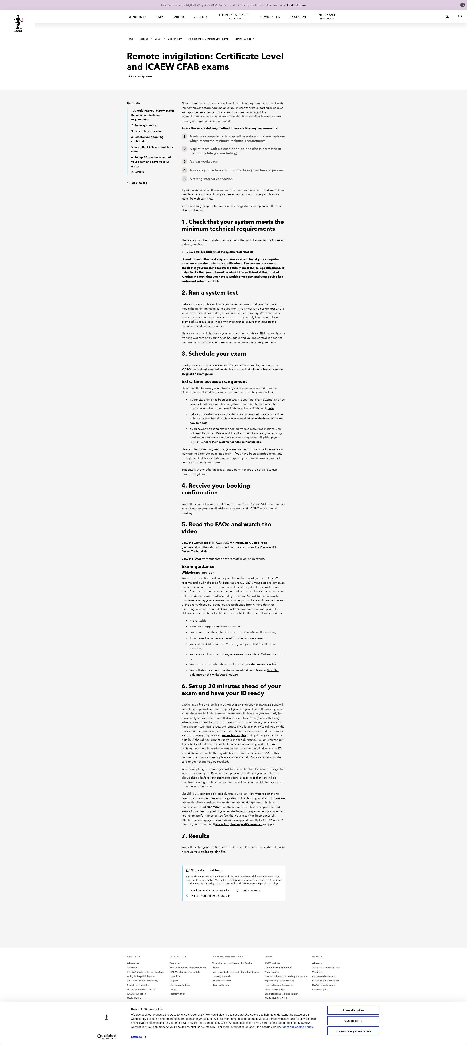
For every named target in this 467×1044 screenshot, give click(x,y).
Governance (133, 967)
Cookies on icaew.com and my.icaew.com (286, 976)
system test (267, 308)
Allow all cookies (353, 1010)
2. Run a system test (144, 125)
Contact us (175, 963)
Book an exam (175, 39)
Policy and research (326, 16)
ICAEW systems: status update (185, 971)
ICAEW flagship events (323, 985)
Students (201, 16)
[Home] (17, 23)
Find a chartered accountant (141, 989)
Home (130, 39)
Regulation (297, 16)
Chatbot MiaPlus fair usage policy (281, 993)
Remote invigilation (244, 39)
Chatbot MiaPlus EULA (276, 998)
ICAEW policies (272, 963)
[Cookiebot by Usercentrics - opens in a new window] (107, 1037)
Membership (137, 16)
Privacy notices (272, 971)
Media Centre (134, 998)
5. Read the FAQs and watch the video (152, 149)
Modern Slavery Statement (278, 967)
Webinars (317, 971)
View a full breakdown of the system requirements (220, 252)
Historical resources (221, 980)
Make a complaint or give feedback (188, 967)
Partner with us (177, 993)
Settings (136, 1036)
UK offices (175, 976)
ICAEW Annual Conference (325, 980)
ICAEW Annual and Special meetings (145, 971)
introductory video (247, 542)
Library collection (220, 985)
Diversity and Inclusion (138, 985)
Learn (159, 16)
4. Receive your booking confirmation (147, 139)
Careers (179, 16)
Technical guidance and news (234, 16)
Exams (158, 39)
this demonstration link (261, 664)
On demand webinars (323, 976)
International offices (180, 985)
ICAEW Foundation (136, 993)
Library (215, 967)
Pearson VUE (210, 807)
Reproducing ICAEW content (279, 980)
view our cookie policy (298, 1026)
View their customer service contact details (232, 442)
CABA (173, 989)
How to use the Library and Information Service (235, 971)
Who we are (133, 963)
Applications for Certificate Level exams (208, 39)
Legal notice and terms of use (279, 985)
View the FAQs (191, 558)
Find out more (296, 5)
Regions (174, 980)
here (271, 408)
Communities (270, 16)
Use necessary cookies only (353, 1031)
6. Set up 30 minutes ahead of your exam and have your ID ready (151, 162)
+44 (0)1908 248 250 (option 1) (210, 896)
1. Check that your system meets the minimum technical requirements (152, 115)
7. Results (137, 172)
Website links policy (275, 989)
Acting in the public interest (141, 976)
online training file (234, 735)
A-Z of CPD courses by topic (326, 967)
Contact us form (250, 890)
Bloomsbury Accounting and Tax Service (232, 963)
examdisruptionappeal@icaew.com (238, 824)
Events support (319, 989)
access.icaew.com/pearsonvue (229, 365)
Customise (351, 1020)
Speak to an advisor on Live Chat (210, 890)
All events (317, 963)
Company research (221, 976)
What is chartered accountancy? (143, 980)
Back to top (139, 183)
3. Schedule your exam (146, 131)
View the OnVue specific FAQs (202, 542)
